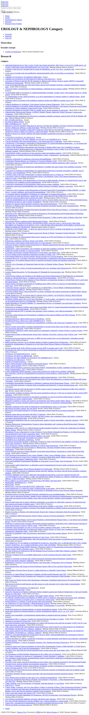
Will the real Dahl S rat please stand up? (18, 705)
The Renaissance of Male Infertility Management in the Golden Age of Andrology (33, 654)
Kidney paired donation (13, 366)
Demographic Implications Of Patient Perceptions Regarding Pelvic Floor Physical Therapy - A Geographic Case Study (46, 210)
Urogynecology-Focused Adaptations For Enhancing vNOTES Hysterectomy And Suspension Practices (41, 695)
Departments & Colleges (13, 20)
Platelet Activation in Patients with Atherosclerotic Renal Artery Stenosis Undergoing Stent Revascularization (42, 512)
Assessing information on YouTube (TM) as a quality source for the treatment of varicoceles (36, 110)
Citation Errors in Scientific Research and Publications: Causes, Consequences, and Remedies (37, 155)
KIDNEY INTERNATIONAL (16, 362)
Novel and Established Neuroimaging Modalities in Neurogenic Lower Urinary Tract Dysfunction (38, 461)
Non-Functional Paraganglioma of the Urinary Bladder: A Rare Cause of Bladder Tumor (35, 455)
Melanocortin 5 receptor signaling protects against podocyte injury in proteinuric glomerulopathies (38, 403)
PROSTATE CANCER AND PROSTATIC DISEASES (24, 486)
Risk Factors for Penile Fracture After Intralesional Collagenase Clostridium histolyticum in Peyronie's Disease (43, 580)
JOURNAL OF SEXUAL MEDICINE (18, 356)
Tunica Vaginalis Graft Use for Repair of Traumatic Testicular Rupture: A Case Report (34, 683)
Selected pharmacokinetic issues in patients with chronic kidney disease (29, 596)
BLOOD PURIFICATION (14, 122)
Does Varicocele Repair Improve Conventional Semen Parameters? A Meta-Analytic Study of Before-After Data (43, 217)
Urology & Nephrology (13, 52)
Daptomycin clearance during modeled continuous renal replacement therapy (31, 204)
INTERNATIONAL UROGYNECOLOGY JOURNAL (24, 319)
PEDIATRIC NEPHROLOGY (16, 483)
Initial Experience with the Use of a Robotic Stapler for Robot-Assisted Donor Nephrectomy (36, 342)
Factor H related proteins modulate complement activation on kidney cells (30, 254)
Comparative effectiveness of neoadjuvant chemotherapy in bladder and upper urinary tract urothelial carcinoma (43, 167)
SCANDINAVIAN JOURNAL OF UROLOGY (22, 588)
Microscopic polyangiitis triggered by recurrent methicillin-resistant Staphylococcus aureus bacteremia (40, 410)
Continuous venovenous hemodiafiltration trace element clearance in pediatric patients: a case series (39, 186)
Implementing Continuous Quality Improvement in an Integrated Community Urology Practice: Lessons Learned (43, 330)
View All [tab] (8, 38)
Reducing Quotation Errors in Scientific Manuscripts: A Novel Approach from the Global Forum (38, 555)
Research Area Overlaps (13, 24)
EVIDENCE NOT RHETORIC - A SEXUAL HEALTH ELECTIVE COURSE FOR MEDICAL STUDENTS (44, 229)
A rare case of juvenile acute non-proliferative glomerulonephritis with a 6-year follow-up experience (39, 73)
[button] (2, 10)
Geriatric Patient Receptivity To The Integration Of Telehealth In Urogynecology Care (34, 272)
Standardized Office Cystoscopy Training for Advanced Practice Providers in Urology (34, 619)
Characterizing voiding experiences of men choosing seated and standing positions (33, 153)
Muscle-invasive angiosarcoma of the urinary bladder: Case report (27, 436)
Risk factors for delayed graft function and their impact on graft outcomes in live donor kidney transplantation (42, 584)
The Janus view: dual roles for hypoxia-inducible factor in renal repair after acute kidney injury (37, 650)
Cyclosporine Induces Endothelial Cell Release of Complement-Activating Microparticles (35, 194)
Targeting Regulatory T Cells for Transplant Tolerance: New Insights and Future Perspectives (37, 642)
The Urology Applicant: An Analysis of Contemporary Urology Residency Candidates (34, 656)
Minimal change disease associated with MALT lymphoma (25, 414)
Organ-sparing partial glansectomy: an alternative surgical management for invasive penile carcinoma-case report (43, 465)
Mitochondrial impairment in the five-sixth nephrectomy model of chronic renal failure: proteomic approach (41, 420)
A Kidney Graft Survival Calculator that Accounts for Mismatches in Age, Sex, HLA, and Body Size (39, 69)
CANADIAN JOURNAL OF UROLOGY (20, 137)
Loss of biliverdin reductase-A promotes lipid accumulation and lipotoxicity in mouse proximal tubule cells (41, 385)
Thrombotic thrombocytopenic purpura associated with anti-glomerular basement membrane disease (39, 674)
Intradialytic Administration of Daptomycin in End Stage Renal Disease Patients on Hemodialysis (38, 344)
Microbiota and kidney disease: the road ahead (21, 408)
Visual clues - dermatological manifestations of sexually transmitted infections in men (34, 703)
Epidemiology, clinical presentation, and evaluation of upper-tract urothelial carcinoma (34, 249)
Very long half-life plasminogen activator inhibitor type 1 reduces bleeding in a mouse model (36, 701)
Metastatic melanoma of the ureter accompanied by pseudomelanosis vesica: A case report (35, 406)
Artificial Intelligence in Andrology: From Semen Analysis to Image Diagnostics (32, 104)
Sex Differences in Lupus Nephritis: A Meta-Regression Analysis (27, 603)
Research (8, 22)
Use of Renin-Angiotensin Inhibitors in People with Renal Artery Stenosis (30, 699)
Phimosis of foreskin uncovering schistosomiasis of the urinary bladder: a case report (34, 506)
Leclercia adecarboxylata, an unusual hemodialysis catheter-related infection (31, 377)
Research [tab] (8, 36)
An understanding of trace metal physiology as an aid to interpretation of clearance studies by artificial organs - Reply (45, 96)
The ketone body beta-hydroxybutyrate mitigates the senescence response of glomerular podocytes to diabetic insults (45, 670)
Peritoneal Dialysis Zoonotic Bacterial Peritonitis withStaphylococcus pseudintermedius (35, 494)
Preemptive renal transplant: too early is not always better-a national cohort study (32, 527)
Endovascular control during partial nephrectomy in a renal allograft (28, 243)
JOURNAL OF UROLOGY (15, 360)
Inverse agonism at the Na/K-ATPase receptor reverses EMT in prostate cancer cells (34, 348)
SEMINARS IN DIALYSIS (15, 590)
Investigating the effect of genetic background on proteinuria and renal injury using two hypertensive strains (42, 350)
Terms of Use (22, 712)
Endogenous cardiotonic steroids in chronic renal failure (24, 241)
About (7, 708)
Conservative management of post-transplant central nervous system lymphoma (32, 184)
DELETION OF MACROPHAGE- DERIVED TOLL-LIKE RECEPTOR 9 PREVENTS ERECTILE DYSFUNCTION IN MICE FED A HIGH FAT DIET (41, 197)
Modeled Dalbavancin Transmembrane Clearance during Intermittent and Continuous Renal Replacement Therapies (44, 424)
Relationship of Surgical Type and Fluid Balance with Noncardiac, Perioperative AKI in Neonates (38, 562)
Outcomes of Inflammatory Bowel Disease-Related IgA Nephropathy (29, 469)
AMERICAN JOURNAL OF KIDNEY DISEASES (23, 77)
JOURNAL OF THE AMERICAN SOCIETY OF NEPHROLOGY (29, 358)
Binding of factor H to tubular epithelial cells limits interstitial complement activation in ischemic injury (40, 134)
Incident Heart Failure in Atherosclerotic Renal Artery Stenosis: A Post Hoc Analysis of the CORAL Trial (41, 334)
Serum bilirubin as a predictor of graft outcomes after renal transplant (28, 601)
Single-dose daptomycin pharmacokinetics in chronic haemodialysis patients (31, 609)
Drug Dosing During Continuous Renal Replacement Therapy (26, 221)
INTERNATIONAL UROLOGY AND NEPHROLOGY (25, 321)
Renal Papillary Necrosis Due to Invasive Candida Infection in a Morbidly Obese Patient (35, 570)
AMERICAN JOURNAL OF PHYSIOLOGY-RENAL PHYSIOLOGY (30, 79)
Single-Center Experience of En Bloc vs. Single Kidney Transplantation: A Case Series (35, 605)
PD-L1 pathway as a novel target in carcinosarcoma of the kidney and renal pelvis (33, 481)
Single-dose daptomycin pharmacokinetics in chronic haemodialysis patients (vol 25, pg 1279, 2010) (39, 611)
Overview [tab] (8, 34)
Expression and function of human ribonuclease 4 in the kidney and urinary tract (32, 252)
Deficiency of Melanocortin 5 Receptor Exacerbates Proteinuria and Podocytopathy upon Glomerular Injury (42, 206)
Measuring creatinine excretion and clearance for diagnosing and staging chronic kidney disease (38, 401)
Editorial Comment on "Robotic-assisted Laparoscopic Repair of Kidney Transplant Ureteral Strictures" (40, 233)
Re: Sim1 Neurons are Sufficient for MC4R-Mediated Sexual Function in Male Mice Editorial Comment (41, 551)
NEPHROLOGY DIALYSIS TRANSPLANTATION (24, 438)
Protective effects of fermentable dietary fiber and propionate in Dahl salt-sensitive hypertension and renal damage (44, 539)
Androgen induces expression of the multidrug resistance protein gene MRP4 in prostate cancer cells (39, 100)
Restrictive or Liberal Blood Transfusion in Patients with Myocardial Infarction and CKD (35, 574)
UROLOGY (9, 685)
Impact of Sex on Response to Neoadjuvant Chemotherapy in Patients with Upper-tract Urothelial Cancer (41, 323)
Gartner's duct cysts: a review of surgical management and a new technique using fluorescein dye (38, 268)
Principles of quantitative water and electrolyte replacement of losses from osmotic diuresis (36, 533)
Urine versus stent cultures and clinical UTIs (20, 693)
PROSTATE (9, 484)
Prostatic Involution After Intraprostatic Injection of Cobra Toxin (27, 537)
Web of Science (51, 712)
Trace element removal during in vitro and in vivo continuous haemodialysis (31, 677)
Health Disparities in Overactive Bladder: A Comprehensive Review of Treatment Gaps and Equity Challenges (43, 303)
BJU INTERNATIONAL (14, 120)
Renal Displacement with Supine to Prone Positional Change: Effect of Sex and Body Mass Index (38, 566)
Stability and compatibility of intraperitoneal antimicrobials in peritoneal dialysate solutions (36, 615)
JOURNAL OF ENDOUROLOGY (17, 354)
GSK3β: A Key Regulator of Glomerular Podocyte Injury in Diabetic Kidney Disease (34, 264)
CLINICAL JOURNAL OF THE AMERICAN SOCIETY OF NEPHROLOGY (33, 139)
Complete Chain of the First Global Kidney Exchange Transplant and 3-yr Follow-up (34, 174)
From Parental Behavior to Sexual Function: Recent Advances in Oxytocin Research (34, 256)
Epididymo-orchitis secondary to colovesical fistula (22, 251)
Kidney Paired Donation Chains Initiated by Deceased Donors (26, 364)
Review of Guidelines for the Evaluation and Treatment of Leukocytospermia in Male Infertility (37, 576)
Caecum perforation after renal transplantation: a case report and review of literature (33, 141)
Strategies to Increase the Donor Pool (18, 621)
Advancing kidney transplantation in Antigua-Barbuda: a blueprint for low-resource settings (36, 89)
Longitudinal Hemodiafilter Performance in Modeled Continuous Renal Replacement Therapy (37, 383)
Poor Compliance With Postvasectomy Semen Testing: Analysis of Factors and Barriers (35, 516)
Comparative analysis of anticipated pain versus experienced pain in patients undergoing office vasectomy (41, 163)
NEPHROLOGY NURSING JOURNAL (19, 440)
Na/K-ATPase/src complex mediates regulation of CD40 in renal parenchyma (31, 445)
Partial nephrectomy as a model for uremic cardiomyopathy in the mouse (30, 488)
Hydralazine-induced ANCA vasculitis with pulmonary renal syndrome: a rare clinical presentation (39, 311)
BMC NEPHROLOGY (13, 124)
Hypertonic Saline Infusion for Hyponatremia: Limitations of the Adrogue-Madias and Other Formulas (40, 315)
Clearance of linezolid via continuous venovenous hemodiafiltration (28, 159)
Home (7, 16)
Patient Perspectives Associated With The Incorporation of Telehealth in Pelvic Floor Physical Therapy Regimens (44, 490)
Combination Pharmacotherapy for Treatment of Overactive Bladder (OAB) (31, 161)
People (7, 18)
